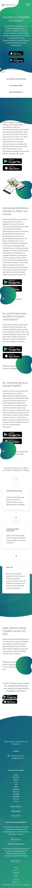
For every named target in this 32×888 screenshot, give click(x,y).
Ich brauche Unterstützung (16, 79)
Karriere (16, 875)
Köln (16, 785)
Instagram (14, 764)
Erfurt (16, 782)
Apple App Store (16, 53)
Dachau (16, 780)
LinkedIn (18, 764)
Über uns (16, 870)
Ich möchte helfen (16, 85)
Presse (16, 877)
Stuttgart (16, 794)
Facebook (22, 764)
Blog (16, 868)
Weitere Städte (15, 806)
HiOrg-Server (16, 816)
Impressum (16, 880)
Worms (16, 801)
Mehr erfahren (15, 839)
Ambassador (16, 872)
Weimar (16, 799)
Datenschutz (16, 882)
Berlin (16, 775)
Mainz (16, 787)
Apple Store (12, 168)
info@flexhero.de (17, 758)
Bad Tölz (16, 777)
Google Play (12, 161)
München (16, 792)
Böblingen (16, 797)
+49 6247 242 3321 (17, 756)
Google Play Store (16, 60)
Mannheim (16, 789)
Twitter (10, 764)
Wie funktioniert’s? (16, 92)
